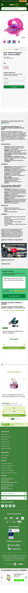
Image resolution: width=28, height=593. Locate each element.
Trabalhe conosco (5, 441)
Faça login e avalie (14, 296)
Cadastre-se (5, 424)
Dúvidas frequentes (6, 436)
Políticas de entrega (6, 468)
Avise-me (14, 87)
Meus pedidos (4, 455)
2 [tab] (13, 419)
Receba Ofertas (5, 446)
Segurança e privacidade (7, 470)
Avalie (16, 49)
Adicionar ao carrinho (14, 348)
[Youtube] (10, 505)
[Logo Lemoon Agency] (14, 564)
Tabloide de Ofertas (6, 448)
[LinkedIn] (13, 505)
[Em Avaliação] (11, 535)
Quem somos (4, 434)
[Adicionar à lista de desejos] (22, 15)
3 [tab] (16, 419)
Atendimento (4, 439)
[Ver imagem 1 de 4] (4, 42)
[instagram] (6, 505)
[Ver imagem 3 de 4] (14, 42)
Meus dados (4, 457)
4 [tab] (19, 419)
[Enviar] (25, 8)
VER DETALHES (19, 580)
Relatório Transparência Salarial (9, 472)
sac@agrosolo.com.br (6, 488)
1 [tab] (9, 419)
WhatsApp (4, 498)
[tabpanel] (14, 29)
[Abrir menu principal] (2, 4)
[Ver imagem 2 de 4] (9, 42)
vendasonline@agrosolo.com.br (9, 482)
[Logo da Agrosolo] (14, 5)
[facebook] (2, 505)
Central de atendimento (8, 493)
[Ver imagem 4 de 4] (19, 42)
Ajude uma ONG (5, 444)
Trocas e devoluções (6, 463)
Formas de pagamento (7, 465)
